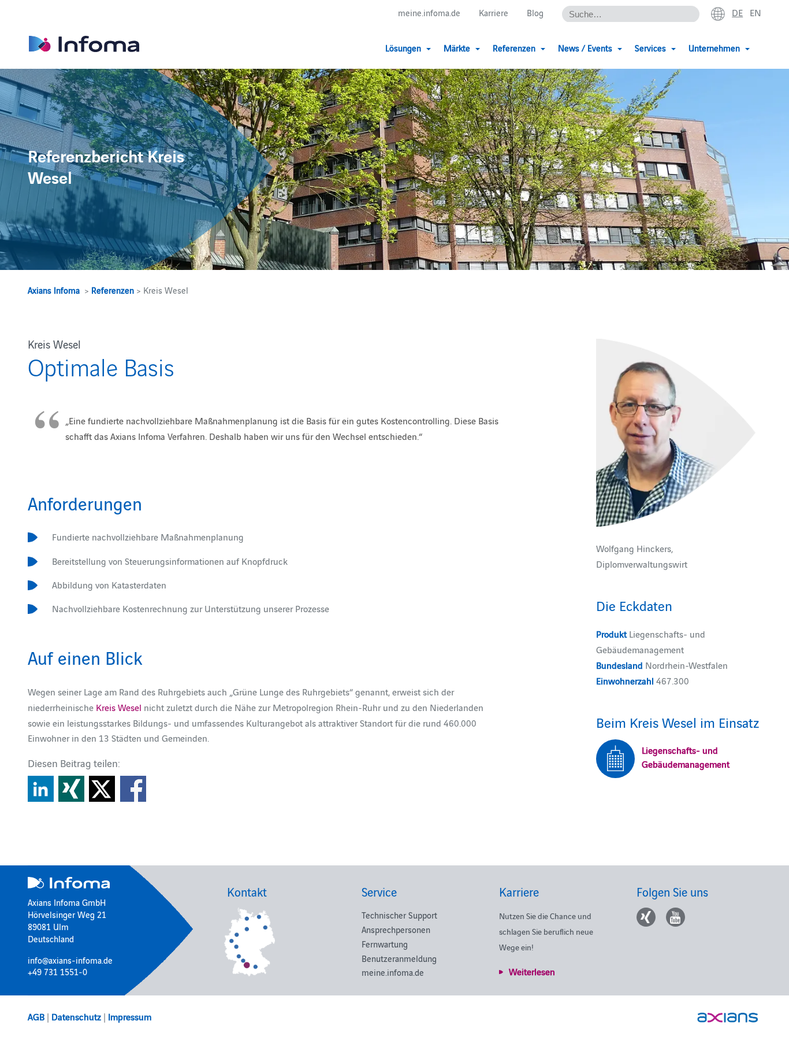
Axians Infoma (54, 290)
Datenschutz (76, 1016)
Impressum (129, 1016)
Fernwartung (385, 944)
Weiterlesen (532, 971)
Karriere (493, 12)
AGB (36, 1016)
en (755, 12)
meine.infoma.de (429, 12)
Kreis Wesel (119, 707)
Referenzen (112, 290)
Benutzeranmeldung (399, 958)
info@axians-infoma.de (70, 960)
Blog (535, 12)
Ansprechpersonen (396, 929)
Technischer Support (399, 915)
